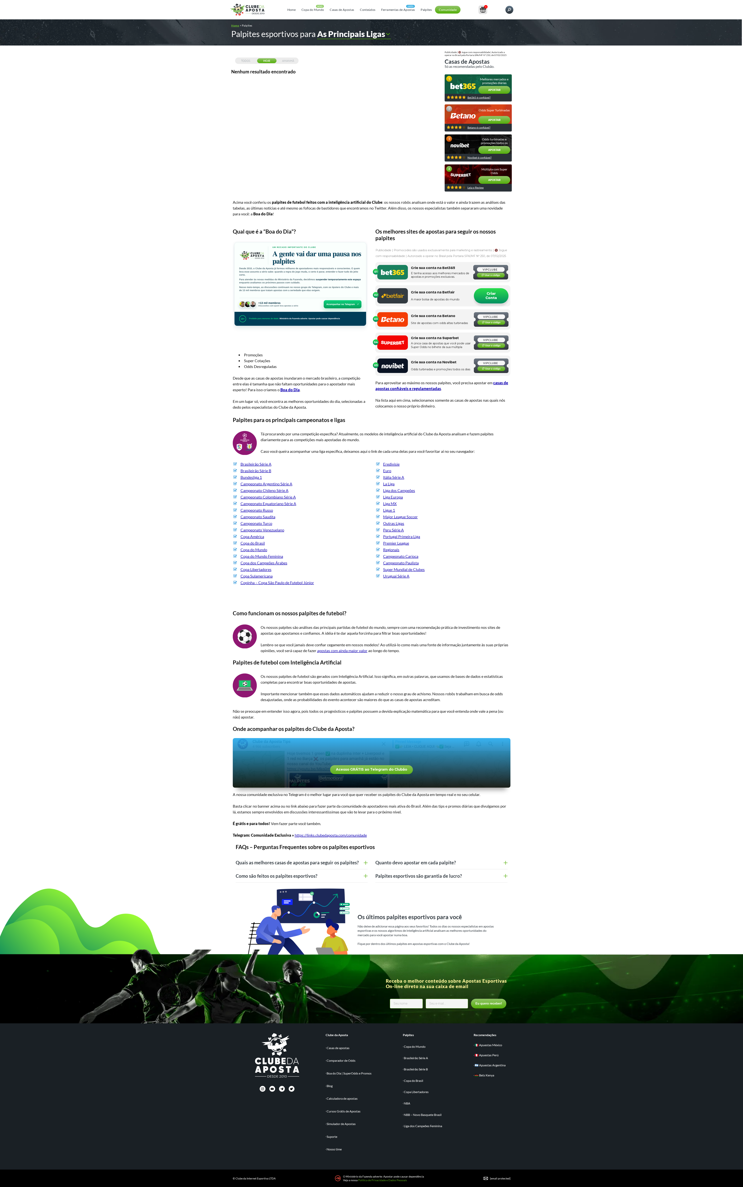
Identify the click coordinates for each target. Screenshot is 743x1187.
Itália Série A (393, 477)
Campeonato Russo (257, 510)
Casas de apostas (338, 1048)
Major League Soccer (400, 516)
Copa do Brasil (253, 543)
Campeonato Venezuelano (262, 530)
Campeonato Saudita (258, 516)
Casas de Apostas (342, 9)
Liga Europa (393, 497)
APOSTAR (494, 89)
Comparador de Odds (341, 1060)
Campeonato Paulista (401, 562)
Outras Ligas (393, 523)
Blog (330, 1086)
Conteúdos (367, 9)
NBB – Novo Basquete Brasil (423, 1115)
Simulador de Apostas (341, 1124)
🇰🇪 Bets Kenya (484, 1075)
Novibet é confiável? (479, 157)
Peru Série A (393, 530)
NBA (407, 1103)
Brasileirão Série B (256, 470)
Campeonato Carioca (400, 556)
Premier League (396, 543)
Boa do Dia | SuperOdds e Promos (349, 1073)
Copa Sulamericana (257, 576)
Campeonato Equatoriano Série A (268, 503)
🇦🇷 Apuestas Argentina (490, 1065)
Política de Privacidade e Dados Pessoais (382, 1180)
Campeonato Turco (256, 523)
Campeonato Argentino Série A (266, 483)
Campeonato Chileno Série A (264, 490)
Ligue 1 (389, 510)
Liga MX (390, 503)
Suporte (332, 1136)
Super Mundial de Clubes (404, 569)
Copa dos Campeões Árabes (264, 562)
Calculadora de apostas (342, 1098)
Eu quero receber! (488, 1003)
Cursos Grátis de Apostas (343, 1111)
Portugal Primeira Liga (401, 536)
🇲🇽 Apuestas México (488, 1045)
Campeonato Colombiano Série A (268, 497)
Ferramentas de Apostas (398, 9)
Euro (387, 470)
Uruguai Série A (396, 576)
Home (291, 9)
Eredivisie (391, 464)
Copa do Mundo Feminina (262, 556)
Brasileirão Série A (256, 464)
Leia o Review (475, 187)
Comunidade (448, 9)
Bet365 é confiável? (479, 97)
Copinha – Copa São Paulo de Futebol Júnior (277, 582)
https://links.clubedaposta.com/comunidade (331, 835)
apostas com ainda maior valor (342, 650)
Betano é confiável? (478, 127)
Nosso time (334, 1149)
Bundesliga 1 (251, 477)
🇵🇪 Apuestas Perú (487, 1055)
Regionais (391, 549)
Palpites (426, 9)
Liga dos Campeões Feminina (423, 1126)
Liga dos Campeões (399, 490)
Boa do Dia (290, 389)
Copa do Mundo (312, 9)
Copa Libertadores (256, 569)
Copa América (252, 536)
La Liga (389, 483)
